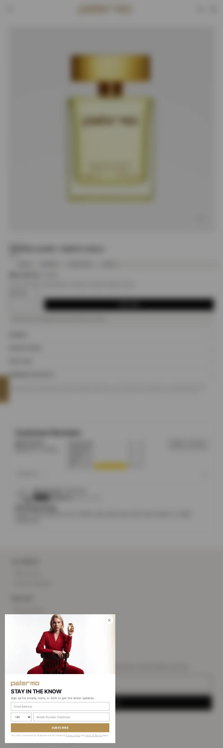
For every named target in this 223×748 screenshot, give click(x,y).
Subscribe (60, 727)
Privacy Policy (73, 735)
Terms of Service (94, 735)
